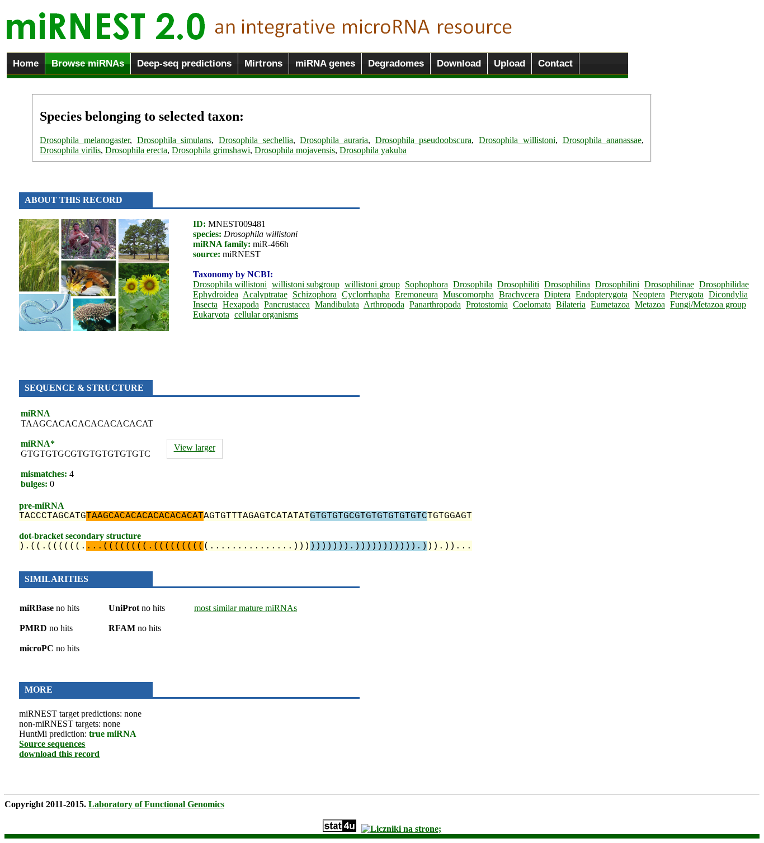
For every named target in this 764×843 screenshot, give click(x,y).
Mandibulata (337, 304)
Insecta (205, 304)
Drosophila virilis (70, 150)
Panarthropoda (435, 304)
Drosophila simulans (174, 140)
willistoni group (372, 284)
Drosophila (472, 284)
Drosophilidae (724, 284)
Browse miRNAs (87, 63)
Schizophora (315, 294)
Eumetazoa (610, 304)
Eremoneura (416, 294)
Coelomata (532, 304)
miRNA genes (325, 63)
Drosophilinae (669, 284)
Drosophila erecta (136, 150)
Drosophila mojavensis (294, 150)
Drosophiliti (518, 284)
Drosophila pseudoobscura (423, 140)
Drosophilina (567, 284)
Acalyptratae (265, 294)
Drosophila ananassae (602, 140)
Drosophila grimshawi (211, 150)
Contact (555, 63)
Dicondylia (728, 294)
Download (459, 63)
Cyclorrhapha (366, 294)
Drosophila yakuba (373, 150)
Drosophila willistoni (517, 140)
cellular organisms (266, 314)
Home (26, 63)
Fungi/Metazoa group (708, 304)
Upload (509, 63)
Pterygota (687, 294)
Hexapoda (241, 304)
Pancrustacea (287, 304)
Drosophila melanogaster (85, 140)
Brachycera (519, 294)
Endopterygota (602, 294)
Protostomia (487, 304)
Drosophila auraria (334, 140)
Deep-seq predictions (184, 63)
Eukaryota (211, 314)
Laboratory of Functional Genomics (156, 804)
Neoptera (649, 294)
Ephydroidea (215, 294)
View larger (194, 447)
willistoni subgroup (305, 284)
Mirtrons (263, 63)
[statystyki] (339, 828)
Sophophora (426, 284)
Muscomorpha (468, 294)
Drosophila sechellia (256, 140)
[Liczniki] (401, 828)
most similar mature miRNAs (245, 608)
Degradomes (396, 63)
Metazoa (650, 304)
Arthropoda (384, 304)
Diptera (557, 294)
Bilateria (571, 304)
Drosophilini (617, 284)
